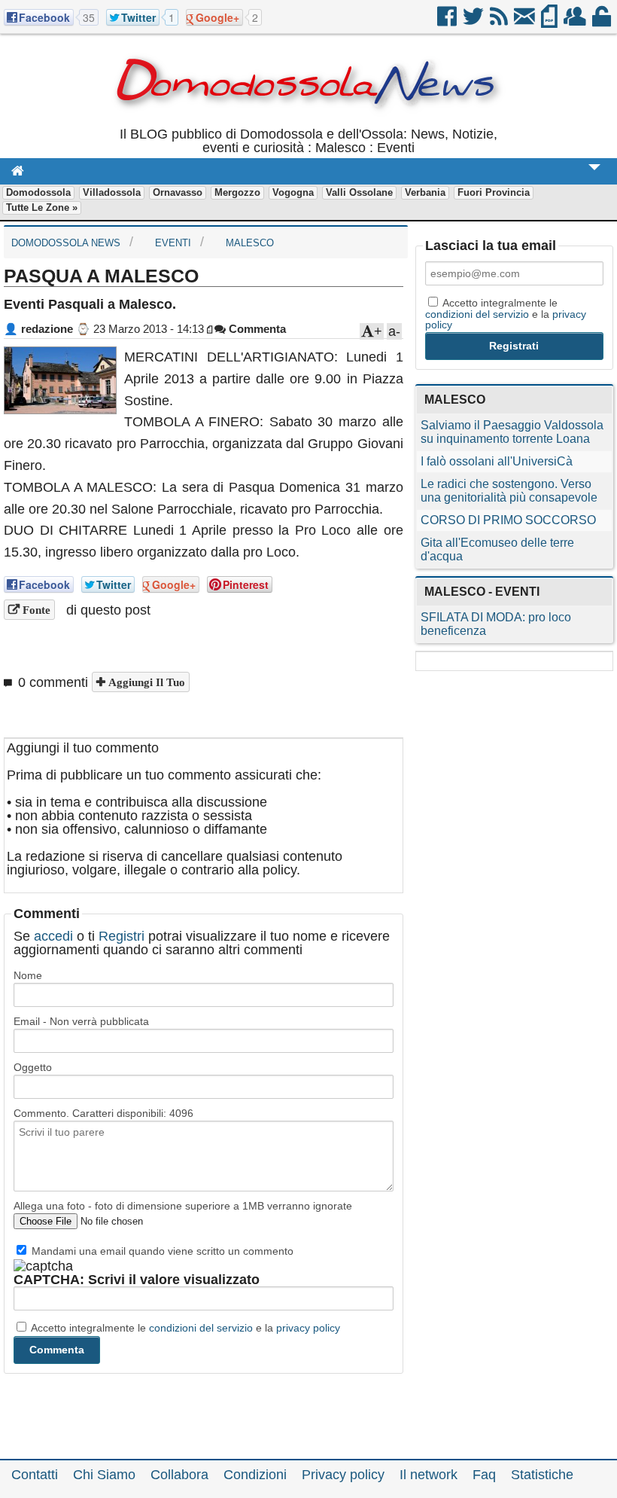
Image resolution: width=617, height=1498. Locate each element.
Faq (484, 1474)
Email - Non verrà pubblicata (81, 1021)
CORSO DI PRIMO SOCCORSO (508, 520)
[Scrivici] (525, 21)
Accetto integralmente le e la (184, 1328)
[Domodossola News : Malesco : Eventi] (308, 120)
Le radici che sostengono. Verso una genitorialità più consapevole (509, 490)
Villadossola (112, 192)
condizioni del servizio (201, 1328)
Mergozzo (237, 192)
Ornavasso (177, 192)
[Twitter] (474, 21)
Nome (28, 975)
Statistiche (542, 1474)
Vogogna (293, 192)
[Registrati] (576, 21)
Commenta (256, 328)
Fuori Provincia (493, 192)
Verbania (425, 192)
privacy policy (308, 1328)
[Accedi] (602, 21)
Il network (428, 1474)
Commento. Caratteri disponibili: (103, 1113)
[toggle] (594, 177)
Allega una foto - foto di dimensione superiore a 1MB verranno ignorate (183, 1206)
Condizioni (255, 1474)
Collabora (179, 1474)
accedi (53, 936)
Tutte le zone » (42, 207)
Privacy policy (343, 1474)
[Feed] (500, 21)
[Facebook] (448, 21)
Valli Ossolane (359, 192)
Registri (121, 936)
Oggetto (33, 1067)
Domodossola (38, 192)
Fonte (35, 609)
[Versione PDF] (550, 21)
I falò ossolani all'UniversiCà (497, 461)
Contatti (34, 1474)
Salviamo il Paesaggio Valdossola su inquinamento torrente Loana (512, 432)
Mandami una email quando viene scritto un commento (161, 1251)
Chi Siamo (104, 1474)
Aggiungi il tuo (145, 682)
